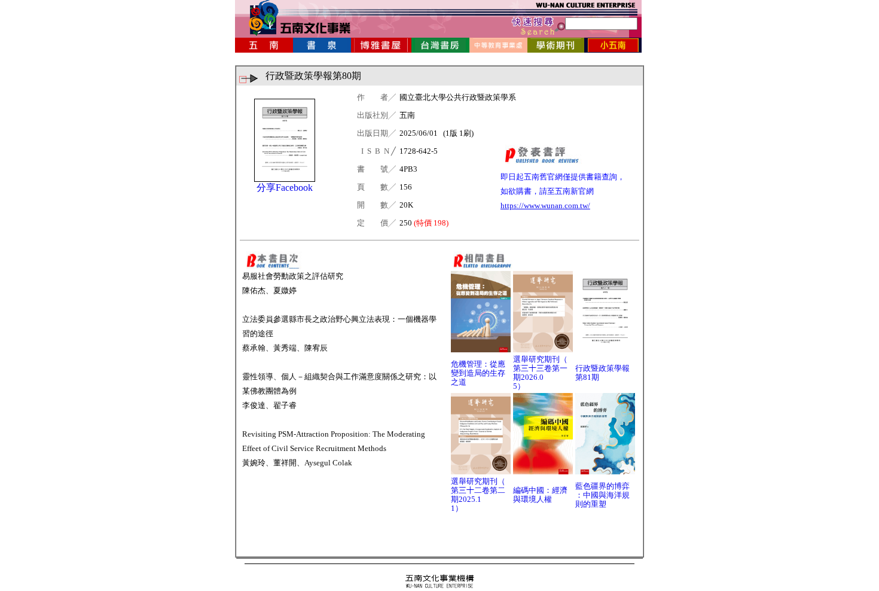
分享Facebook (285, 187)
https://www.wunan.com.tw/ (545, 205)
